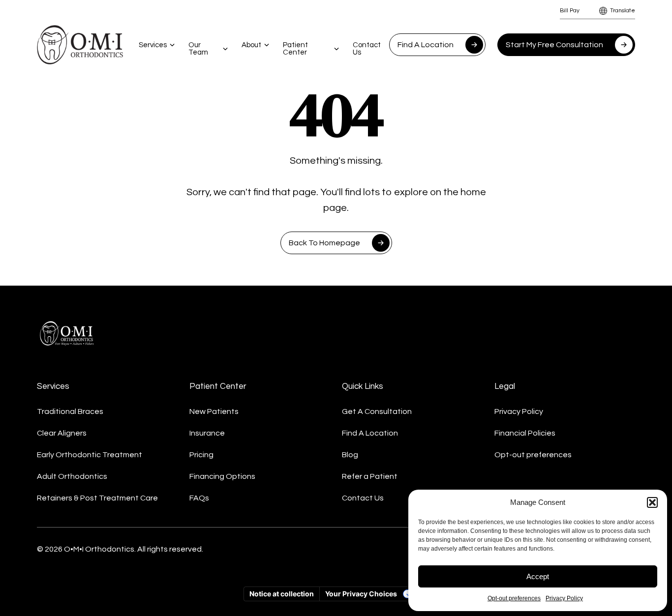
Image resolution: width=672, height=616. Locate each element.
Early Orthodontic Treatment (89, 455)
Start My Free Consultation (554, 45)
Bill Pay (570, 10)
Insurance (207, 433)
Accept (537, 576)
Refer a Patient (369, 476)
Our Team (198, 48)
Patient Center (295, 48)
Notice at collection (281, 593)
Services (153, 45)
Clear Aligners (62, 433)
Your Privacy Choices (361, 593)
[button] (652, 502)
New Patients (214, 411)
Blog (350, 455)
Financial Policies (524, 433)
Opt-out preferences (514, 598)
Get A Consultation (377, 411)
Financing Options (222, 476)
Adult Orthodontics (72, 476)
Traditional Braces (70, 411)
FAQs (199, 498)
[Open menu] (172, 44)
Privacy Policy (564, 598)
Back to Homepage (324, 243)
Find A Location (425, 45)
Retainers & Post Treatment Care (97, 498)
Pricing (201, 455)
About (251, 45)
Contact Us (367, 48)
